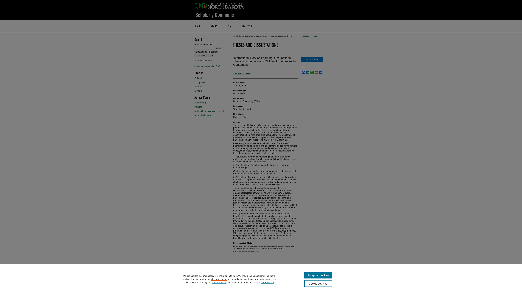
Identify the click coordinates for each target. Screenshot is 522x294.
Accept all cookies (318, 275)
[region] (261, 279)
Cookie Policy (267, 282)
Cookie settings (219, 282)
